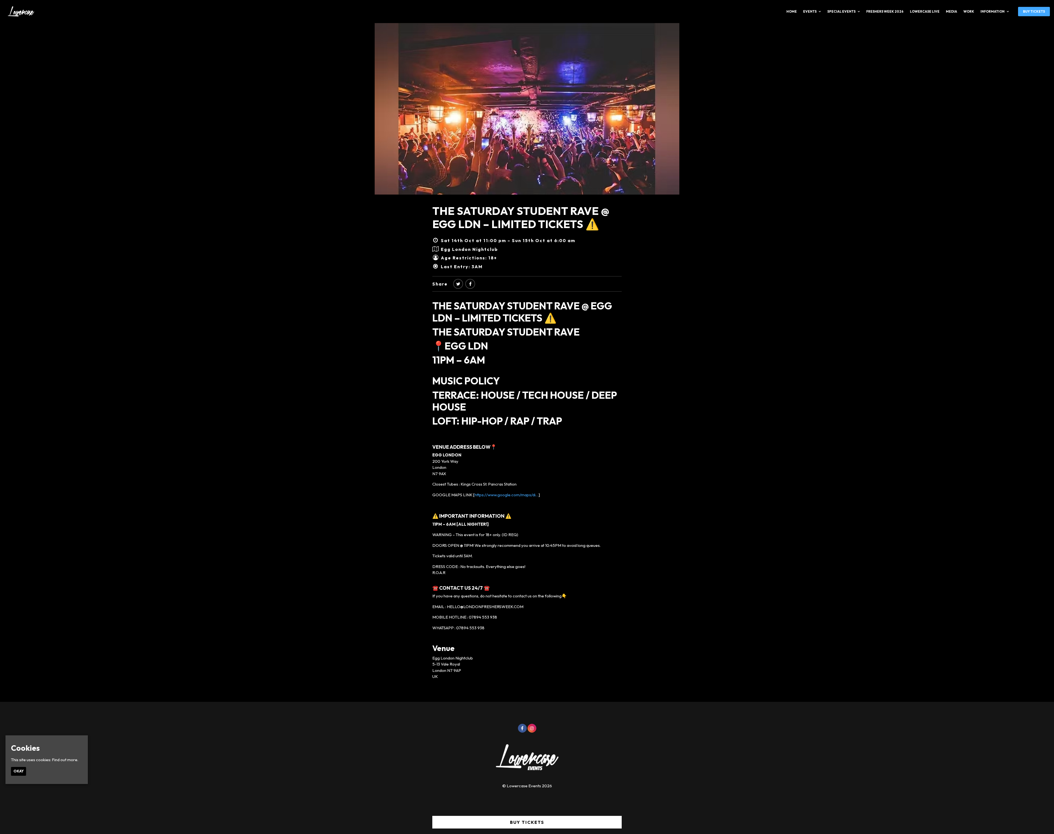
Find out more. (65, 759)
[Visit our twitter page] (458, 284)
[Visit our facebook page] (470, 284)
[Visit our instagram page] (532, 728)
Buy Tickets (1034, 11)
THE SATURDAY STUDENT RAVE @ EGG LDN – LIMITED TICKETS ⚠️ (520, 217)
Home (791, 11)
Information (992, 11)
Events (810, 11)
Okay (18, 771)
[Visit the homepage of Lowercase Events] (19, 11)
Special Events (841, 11)
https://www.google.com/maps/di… (507, 494)
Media (951, 11)
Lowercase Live (925, 11)
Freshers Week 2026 (885, 11)
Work (968, 11)
